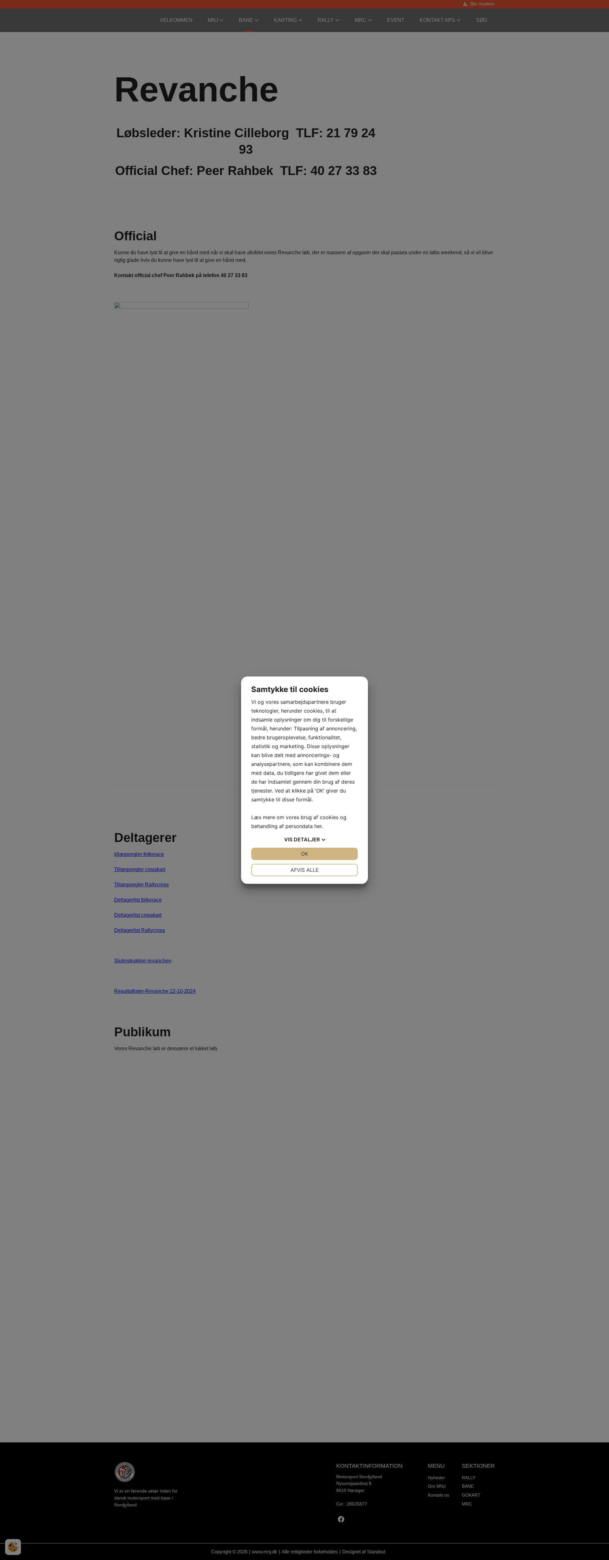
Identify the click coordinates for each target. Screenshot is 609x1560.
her (318, 826)
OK (304, 854)
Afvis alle (305, 870)
